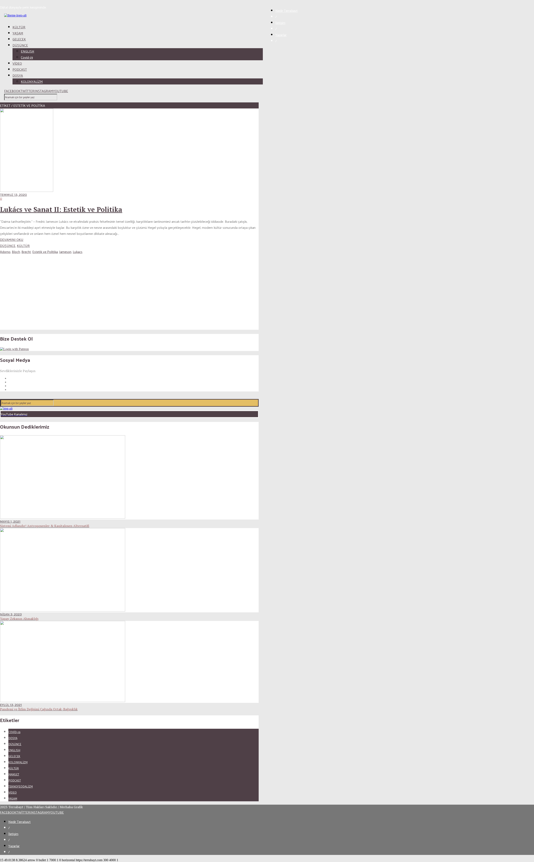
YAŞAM (18, 33)
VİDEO (17, 63)
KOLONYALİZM (32, 81)
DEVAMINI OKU (11, 240)
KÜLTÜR (19, 27)
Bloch (16, 252)
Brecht (26, 252)
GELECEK (19, 39)
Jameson (65, 252)
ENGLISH (27, 51)
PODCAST (20, 69)
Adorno (5, 252)
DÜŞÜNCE (20, 45)
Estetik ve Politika (45, 252)
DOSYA (18, 75)
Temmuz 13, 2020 (13, 195)
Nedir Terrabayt (286, 11)
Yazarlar (281, 35)
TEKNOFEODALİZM (20, 786)
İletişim (280, 23)
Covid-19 (27, 57)
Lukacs (77, 252)
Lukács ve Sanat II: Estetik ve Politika (61, 209)
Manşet (13, 774)
